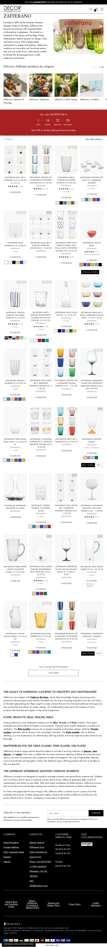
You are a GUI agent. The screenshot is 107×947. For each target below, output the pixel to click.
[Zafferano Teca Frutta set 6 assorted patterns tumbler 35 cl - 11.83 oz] (66, 487)
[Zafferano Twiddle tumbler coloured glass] (40, 487)
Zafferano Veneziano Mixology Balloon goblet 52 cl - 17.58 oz (92, 508)
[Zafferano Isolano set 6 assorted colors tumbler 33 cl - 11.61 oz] (66, 362)
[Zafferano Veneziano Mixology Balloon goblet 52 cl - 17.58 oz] (91, 487)
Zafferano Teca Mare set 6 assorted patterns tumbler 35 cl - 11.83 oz (41, 384)
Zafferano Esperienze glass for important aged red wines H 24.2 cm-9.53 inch (92, 384)
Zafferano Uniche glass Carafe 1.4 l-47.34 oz (15, 636)
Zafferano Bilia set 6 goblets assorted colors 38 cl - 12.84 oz (41, 245)
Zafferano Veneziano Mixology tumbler (92, 635)
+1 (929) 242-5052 (37, 866)
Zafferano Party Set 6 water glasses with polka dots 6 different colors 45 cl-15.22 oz (66, 246)
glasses (87, 751)
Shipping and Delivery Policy (53, 904)
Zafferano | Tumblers (89, 99)
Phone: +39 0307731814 (40, 861)
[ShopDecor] (13, 9)
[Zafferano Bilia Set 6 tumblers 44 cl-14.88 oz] (15, 159)
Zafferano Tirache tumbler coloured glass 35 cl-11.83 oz (15, 315)
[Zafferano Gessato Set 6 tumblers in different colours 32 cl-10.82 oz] (66, 615)
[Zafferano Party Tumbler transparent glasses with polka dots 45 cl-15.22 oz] (40, 294)
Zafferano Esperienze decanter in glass (15, 506)
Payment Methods (11, 847)
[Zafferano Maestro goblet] (91, 421)
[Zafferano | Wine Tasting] (66, 85)
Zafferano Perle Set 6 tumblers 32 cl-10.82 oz (66, 440)
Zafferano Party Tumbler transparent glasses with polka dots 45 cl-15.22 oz (40, 316)
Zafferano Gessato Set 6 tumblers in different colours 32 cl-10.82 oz (66, 636)
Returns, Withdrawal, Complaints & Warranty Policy (32, 904)
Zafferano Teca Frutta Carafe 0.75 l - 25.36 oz (91, 568)
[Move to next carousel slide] (101, 67)
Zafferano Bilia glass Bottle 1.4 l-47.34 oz (66, 313)
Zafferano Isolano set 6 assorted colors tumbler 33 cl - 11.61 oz (66, 383)
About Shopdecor (11, 842)
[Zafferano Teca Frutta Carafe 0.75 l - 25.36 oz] (91, 548)
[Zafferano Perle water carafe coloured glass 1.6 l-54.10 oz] (15, 548)
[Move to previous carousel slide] (95, 67)
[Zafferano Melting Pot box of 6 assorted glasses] (91, 159)
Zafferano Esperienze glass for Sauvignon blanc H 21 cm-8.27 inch (66, 570)
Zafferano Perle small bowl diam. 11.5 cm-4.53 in (15, 442)
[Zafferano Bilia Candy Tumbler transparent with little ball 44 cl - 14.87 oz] (40, 548)
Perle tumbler (72, 732)
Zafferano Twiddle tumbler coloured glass (40, 508)
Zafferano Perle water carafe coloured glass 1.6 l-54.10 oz (15, 569)
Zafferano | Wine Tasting (66, 99)
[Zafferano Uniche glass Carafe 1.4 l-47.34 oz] (15, 615)
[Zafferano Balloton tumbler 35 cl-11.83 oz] (40, 615)
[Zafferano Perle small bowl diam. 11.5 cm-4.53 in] (15, 421)
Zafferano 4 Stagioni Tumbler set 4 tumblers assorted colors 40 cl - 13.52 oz (40, 443)
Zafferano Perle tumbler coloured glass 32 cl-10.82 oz (66, 180)
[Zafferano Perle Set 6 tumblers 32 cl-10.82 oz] (66, 421)
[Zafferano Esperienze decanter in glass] (15, 487)
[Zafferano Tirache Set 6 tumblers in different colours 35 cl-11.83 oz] (40, 159)
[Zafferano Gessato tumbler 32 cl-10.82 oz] (15, 362)
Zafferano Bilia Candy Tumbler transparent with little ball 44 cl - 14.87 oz (40, 570)
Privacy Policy (75, 904)
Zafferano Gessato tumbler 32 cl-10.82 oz (15, 381)
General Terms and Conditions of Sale (11, 904)
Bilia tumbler (24, 729)
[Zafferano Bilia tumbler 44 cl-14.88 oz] (15, 225)
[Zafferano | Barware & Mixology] (15, 85)
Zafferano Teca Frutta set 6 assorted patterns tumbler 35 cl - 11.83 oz (66, 509)
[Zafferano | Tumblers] (92, 85)
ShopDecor (21, 928)
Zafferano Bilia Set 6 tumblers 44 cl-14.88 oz (15, 178)
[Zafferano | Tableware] (41, 85)
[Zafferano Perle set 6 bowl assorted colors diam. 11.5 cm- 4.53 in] (91, 294)
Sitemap (7, 861)
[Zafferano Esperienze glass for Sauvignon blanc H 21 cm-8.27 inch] (66, 548)
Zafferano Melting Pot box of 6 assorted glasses (91, 180)
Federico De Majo (39, 697)
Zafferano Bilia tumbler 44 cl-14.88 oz (15, 244)
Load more (54, 673)
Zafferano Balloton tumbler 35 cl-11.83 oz (40, 635)
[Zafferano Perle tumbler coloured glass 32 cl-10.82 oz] (66, 159)
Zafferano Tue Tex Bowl (92, 244)
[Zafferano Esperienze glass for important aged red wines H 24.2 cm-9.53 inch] (91, 362)
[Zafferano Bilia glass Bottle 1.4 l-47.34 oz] (66, 294)
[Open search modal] (91, 9)
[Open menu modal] (102, 9)
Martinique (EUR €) (13, 924)
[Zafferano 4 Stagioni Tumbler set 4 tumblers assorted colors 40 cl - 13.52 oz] (40, 421)
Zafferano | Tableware (39, 99)
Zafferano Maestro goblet (92, 440)
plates (19, 754)
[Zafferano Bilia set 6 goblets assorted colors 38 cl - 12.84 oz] (40, 224)
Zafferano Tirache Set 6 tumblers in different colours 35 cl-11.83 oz (40, 180)
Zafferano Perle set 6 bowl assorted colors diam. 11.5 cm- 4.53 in (91, 315)
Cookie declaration (95, 904)
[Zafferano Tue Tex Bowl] (91, 225)
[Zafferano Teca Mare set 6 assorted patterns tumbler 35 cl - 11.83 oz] (40, 362)
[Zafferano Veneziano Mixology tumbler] (91, 615)
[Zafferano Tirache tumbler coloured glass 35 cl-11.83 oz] (15, 294)
